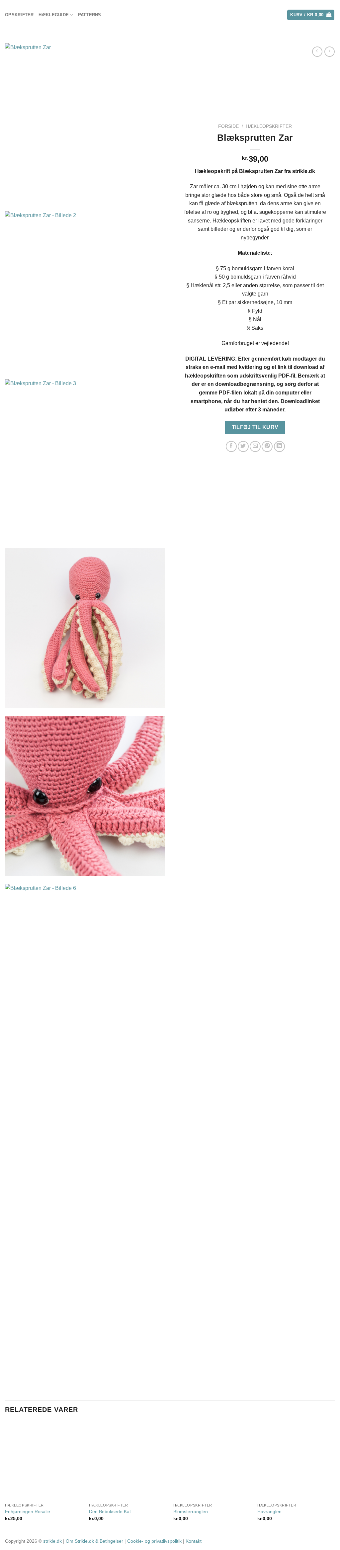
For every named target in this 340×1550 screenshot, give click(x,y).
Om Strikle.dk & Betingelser (94, 1541)
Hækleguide (54, 14)
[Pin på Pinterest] (267, 446)
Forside (228, 126)
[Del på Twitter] (243, 446)
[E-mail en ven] (255, 446)
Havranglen (269, 1511)
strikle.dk (52, 1541)
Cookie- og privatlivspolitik (154, 1541)
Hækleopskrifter (269, 126)
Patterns (89, 14)
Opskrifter (19, 14)
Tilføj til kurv (255, 427)
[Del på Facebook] (231, 446)
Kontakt (194, 1541)
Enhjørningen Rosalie (27, 1511)
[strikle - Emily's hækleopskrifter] (170, 15)
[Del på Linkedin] (279, 446)
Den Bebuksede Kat (110, 1511)
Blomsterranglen (190, 1511)
